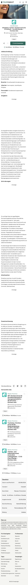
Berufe (16, 541)
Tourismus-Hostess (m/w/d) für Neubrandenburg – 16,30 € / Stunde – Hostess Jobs (14, 426)
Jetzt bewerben (18, 43)
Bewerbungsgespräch (6, 559)
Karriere (3, 568)
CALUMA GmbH (14, 26)
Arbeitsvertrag (18, 548)
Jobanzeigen (4, 541)
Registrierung (18, 559)
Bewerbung (18, 545)
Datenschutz (18, 566)
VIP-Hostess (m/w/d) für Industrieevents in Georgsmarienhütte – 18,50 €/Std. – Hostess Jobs (15, 399)
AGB (16, 571)
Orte (16, 564)
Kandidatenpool (5, 543)
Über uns (17, 561)
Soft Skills (3, 566)
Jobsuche (17, 538)
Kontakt (17, 575)
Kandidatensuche (5, 538)
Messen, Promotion (12, 393)
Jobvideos (3, 548)
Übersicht (3, 536)
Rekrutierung (4, 564)
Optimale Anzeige (5, 561)
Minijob (14, 39)
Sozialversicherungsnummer (7, 573)
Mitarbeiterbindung (5, 571)
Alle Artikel (3, 575)
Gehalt (16, 550)
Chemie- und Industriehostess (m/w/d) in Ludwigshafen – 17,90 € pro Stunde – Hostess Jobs (15, 456)
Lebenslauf (17, 543)
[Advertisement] (14, 114)
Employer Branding (5, 545)
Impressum (17, 573)
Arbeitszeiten (18, 552)
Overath (23, 486)
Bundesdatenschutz (20, 568)
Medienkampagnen (5, 552)
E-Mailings (3, 550)
